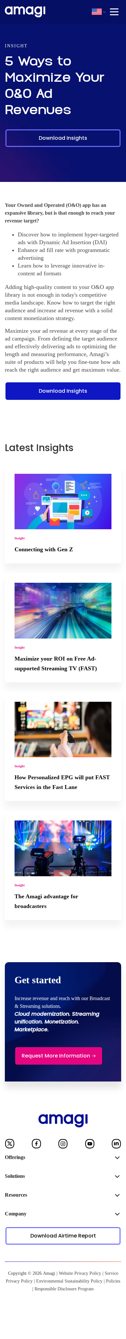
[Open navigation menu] (114, 12)
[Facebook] (36, 1145)
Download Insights (63, 138)
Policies (113, 1281)
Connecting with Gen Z (44, 549)
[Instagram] (63, 1145)
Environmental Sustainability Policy (69, 1281)
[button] (96, 11)
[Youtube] (90, 1145)
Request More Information (56, 1055)
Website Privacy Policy (80, 1273)
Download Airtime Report (63, 1235)
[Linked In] (116, 1145)
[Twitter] (10, 1145)
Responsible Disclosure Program (64, 1288)
